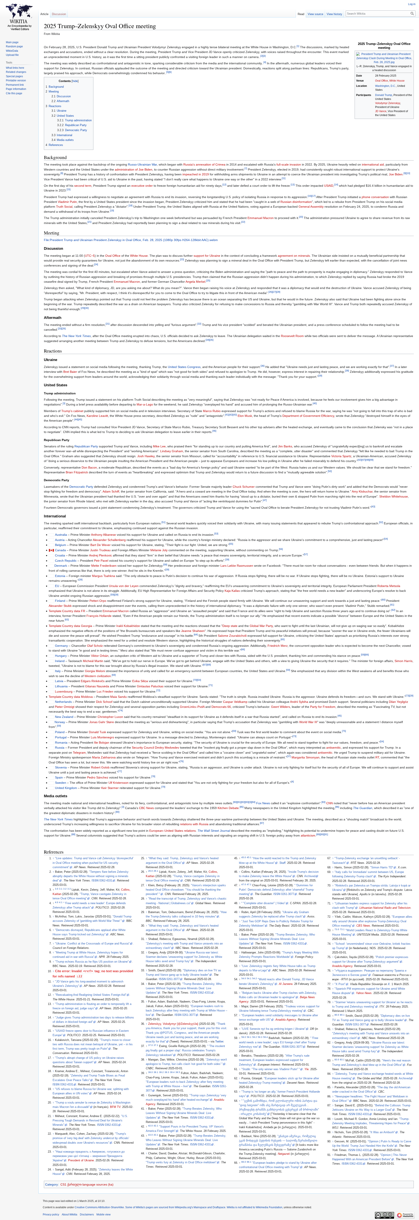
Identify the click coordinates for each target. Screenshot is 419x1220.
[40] (315, 403)
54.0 (243, 978)
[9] (405, 173)
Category (51, 1184)
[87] (262, 823)
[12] (224, 184)
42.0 (150, 1125)
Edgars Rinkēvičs (93, 681)
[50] (330, 471)
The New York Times (76, 336)
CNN (329, 803)
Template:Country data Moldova (71, 696)
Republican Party (86, 446)
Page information (16, 89)
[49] (371, 460)
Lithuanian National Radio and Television (384, 907)
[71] (211, 685)
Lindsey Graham (171, 451)
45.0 (243, 857)
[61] (392, 604)
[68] (209, 665)
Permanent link (15, 84)
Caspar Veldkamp (235, 701)
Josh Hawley (146, 456)
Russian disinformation (296, 202)
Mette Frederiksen (104, 565)
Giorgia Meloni (95, 671)
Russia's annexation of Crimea (204, 164)
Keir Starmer (110, 788)
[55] (231, 544)
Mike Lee (159, 446)
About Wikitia (69, 1214)
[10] (408, 173)
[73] (407, 695)
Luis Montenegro (102, 737)
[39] (320, 375)
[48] (367, 460)
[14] (336, 184)
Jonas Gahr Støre (101, 722)
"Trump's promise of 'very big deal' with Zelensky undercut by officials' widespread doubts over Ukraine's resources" (91, 1138)
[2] (261, 56)
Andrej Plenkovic (100, 555)
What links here (15, 67)
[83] (247, 802)
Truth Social (64, 206)
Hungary (61, 655)
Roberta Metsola (388, 586)
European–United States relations (172, 830)
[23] (182, 259)
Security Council (143, 747)
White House (397, 80)
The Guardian (362, 808)
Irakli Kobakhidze (128, 626)
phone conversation (375, 197)
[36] (262, 365)
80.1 (342, 1014)
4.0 (56, 902)
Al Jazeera (285, 984)
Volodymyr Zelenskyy (387, 103)
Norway (60, 722)
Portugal (61, 737)
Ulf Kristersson (118, 782)
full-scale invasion (288, 164)
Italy (58, 671)
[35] (211, 340)
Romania (61, 742)
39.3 (167, 1072)
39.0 (150, 1072)
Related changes (16, 72)
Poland (60, 732)
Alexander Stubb (60, 605)
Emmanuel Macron (260, 218)
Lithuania (61, 686)
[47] (364, 460)
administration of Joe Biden (133, 169)
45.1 (249, 857)
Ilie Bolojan (101, 742)
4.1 (60, 902)
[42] (231, 414)
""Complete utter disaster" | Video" (263, 903)
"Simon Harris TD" (381, 867)
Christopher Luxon (110, 717)
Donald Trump (383, 95)
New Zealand (64, 717)
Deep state (229, 626)
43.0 (150, 1134)
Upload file (12, 54)
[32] (199, 323)
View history (334, 14)
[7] (245, 168)
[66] (243, 649)
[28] (278, 292)
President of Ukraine (81, 1160)
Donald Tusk (97, 732)
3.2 (65, 889)
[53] (216, 533)
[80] (235, 802)
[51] (163, 522)
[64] (196, 634)
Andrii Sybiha (299, 701)
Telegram (79, 752)
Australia (61, 534)
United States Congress (184, 367)
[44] (76, 419)
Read (301, 14)
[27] (274, 292)
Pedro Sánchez (97, 777)
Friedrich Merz (278, 645)
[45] (80, 419)
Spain (59, 777)
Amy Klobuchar (362, 491)
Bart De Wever (100, 545)
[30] (87, 308)
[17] (314, 196)
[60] (383, 600)
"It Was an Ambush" (382, 1132)
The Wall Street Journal (213, 830)
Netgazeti (284, 1153)
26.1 (156, 871)
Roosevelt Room (292, 336)
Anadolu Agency (285, 1019)
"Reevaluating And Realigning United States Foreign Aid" (90, 994)
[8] (61, 173)
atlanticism (308, 835)
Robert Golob (100, 767)
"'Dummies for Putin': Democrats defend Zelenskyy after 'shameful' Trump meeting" (276, 890)
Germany (61, 645)
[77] (120, 771)
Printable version (16, 80)
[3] (264, 56)
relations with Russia (194, 824)
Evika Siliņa (140, 681)
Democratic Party (81, 486)
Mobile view (103, 1214)
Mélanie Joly (159, 550)
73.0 (337, 929)
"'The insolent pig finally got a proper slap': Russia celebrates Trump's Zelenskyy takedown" (185, 1050)
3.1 (60, 889)
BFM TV (115, 1107)
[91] (326, 834)
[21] (89, 222)
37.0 (150, 1045)
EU (57, 586)
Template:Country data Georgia (70, 626)
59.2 (254, 1037)
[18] (130, 205)
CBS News (363, 925)
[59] (112, 594)
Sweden (60, 782)
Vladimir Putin (67, 202)
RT (377, 757)
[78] (153, 776)
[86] (337, 807)
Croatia (60, 555)
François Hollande (99, 616)
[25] (208, 280)
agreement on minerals (294, 255)
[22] (243, 222)
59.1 (249, 1037)
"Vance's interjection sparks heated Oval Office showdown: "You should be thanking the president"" (186, 890)
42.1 (156, 1125)
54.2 (254, 978)
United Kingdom (66, 788)
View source (315, 14)
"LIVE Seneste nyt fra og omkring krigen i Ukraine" (273, 1028)
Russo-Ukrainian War (142, 164)
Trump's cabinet (72, 411)
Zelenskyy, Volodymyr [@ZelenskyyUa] (173, 1023)
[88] (73, 834)
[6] (170, 72)
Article (44, 14)
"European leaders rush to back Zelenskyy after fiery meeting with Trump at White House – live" (186, 1010)
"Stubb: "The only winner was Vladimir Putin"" (270, 1069)
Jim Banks (285, 446)
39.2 (161, 1072)
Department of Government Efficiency (308, 416)
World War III (308, 722)
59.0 (243, 1037)
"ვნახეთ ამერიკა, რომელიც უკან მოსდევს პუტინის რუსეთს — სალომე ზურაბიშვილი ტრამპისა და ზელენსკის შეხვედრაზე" (278, 1140)
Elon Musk (245, 416)
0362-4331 (105, 880)
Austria (60, 540)
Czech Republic (66, 560)
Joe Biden (396, 174)
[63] (67, 619)
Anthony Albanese (103, 534)
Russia (59, 747)
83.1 (342, 1059)
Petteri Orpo (97, 600)
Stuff (282, 862)
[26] (270, 292)
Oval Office (381, 80)
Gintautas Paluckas (150, 686)
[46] (214, 431)
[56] (281, 549)
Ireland (60, 661)
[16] (310, 196)
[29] (83, 308)
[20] (301, 217)
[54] (386, 538)
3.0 (56, 889)
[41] (227, 414)
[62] (393, 610)
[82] (243, 802)
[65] (283, 639)
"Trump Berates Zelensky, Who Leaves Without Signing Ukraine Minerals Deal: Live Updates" (184, 988)
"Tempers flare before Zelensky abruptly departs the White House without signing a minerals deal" (91, 876)
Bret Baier (70, 371)
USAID (328, 185)
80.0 (337, 1014)
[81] (239, 802)
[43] (235, 414)
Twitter (219, 1041)
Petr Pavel (101, 560)
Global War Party (261, 626)
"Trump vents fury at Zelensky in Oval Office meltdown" (181, 1162)
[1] (298, 46)
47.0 (243, 884)
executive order (142, 185)
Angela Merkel (195, 281)
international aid (373, 164)
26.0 (150, 871)
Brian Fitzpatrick (77, 472)
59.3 (260, 1037)
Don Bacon (89, 467)
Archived (309, 876)
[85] (242, 807)
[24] (96, 264)
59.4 (265, 1037)
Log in (412, 4)
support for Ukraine (207, 255)
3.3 (69, 889)
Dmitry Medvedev (167, 747)
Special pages (14, 76)
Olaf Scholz (95, 645)
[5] (167, 72)
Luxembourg (63, 691)
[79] (163, 786)
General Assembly (311, 206)
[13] (293, 184)
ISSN (95, 880)
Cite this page (14, 93)
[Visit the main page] (19, 17)
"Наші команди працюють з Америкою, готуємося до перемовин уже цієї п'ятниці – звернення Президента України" (89, 1156)
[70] (195, 680)
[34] (208, 340)
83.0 (337, 1059)
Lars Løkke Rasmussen (236, 565)
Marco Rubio (212, 411)
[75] (344, 731)
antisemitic (333, 747)
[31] (108, 323)
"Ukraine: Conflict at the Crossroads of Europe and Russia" (92, 943)
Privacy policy (51, 1214)
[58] (165, 564)
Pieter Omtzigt (64, 706)
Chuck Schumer (244, 486)
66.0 (243, 1162)
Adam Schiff (111, 491)
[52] (381, 522)
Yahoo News (364, 993)
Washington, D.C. (385, 85)
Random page (14, 46)
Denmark (60, 565)
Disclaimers (87, 1214)
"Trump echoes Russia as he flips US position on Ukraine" (92, 961)
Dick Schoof (104, 701)
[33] (60, 328)
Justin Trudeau (100, 550)
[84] (253, 802)
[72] (158, 690)
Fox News (263, 803)
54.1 (249, 978)
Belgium (60, 545)
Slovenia (61, 767)
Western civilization (97, 676)
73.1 (342, 929)
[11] (283, 178)
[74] (121, 710)
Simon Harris (403, 661)
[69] (114, 675)
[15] (68, 189)
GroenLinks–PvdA (192, 706)
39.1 (156, 1072)
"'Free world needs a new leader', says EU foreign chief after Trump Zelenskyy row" (278, 1042)
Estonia (60, 576)
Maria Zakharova (104, 757)
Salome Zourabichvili (232, 635)
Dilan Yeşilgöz (398, 701)
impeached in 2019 (195, 174)
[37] (392, 365)
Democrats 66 (221, 706)
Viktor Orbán (99, 655)
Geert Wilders (280, 706)
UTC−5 (90, 255)
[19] (112, 210)
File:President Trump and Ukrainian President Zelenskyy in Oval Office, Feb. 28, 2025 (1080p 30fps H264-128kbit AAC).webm (131, 240)
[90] (322, 834)
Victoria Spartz (341, 456)
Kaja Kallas (232, 590)
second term (82, 185)
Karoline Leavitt (97, 416)
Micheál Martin (93, 661)
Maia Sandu (118, 696)
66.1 (249, 1162)
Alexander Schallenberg (109, 540)
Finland (60, 600)
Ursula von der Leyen (124, 586)
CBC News (146, 808)
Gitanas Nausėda (97, 686)
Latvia (59, 681)
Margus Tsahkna (103, 576)
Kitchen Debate (228, 808)
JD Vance (380, 111)
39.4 (172, 1072)
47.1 (249, 884)
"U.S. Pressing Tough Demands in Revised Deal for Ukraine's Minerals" (90, 1120)
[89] (318, 834)
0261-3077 (173, 979)
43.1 (156, 1134)
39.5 (177, 1072)
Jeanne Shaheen (193, 631)
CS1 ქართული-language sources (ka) (86, 1184)
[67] (205, 665)
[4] (264, 62)
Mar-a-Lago (145, 404)
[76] (182, 761)
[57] (306, 554)
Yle (306, 1069)
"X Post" (340, 984)
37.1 (156, 1045)
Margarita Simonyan (305, 757)
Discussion (59, 14)
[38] (347, 371)
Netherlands (63, 701)
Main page (12, 42)
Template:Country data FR (67, 611)
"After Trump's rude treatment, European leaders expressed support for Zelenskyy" (274, 1060)
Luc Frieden (105, 691)
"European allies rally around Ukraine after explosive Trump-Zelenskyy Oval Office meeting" (372, 921)
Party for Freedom (322, 706)
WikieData (12, 50)
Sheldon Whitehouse (393, 496)
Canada (60, 550)
